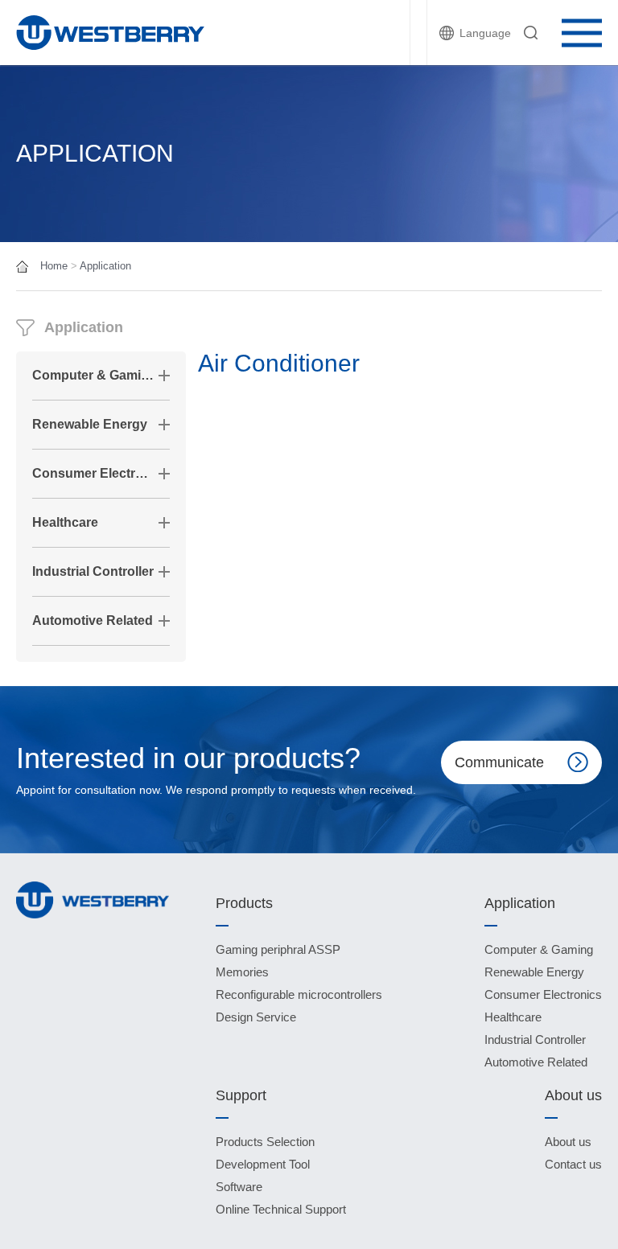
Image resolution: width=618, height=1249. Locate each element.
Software (239, 1187)
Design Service (256, 1017)
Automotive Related (92, 620)
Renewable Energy (89, 424)
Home (54, 266)
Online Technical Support (281, 1209)
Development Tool (263, 1164)
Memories (242, 972)
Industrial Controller (93, 571)
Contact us (573, 1164)
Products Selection (265, 1141)
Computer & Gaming (93, 375)
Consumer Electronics (93, 473)
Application (105, 266)
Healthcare (65, 522)
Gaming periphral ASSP (278, 949)
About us (568, 1141)
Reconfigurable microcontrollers (299, 994)
